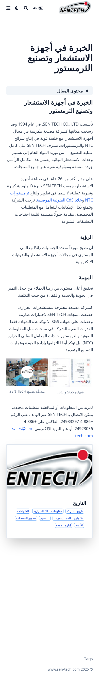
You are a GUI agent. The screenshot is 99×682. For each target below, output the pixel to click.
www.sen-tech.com (64, 669)
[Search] (26, 8)
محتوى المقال (70, 91)
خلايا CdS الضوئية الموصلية (59, 200)
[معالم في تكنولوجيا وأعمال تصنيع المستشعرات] (49, 491)
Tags (88, 658)
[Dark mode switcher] (17, 8)
